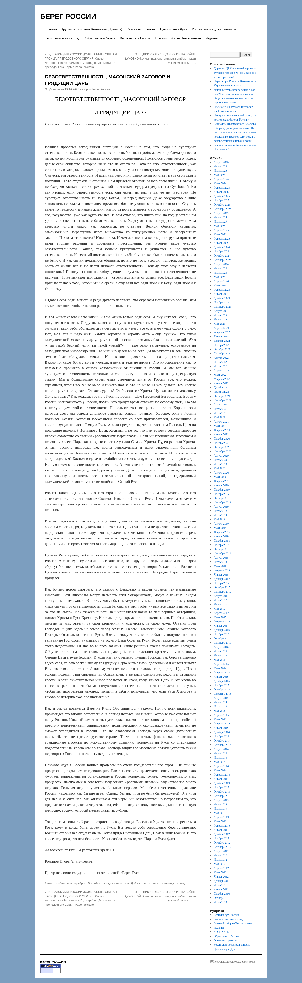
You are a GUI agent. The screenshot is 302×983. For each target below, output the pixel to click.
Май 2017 (219, 608)
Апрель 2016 (221, 664)
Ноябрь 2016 (221, 634)
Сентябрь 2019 (222, 502)
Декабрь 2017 (222, 579)
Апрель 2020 (221, 472)
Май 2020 (219, 468)
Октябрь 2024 (222, 255)
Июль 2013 (220, 804)
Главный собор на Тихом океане (178, 38)
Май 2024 (219, 277)
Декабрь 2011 (222, 881)
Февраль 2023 (222, 332)
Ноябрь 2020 (221, 442)
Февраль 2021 (222, 430)
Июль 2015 (220, 702)
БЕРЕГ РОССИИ (68, 16)
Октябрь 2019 (222, 498)
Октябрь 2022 (222, 349)
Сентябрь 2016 (222, 642)
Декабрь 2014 (222, 732)
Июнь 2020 (220, 464)
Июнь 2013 (220, 808)
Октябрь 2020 (222, 447)
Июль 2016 (220, 651)
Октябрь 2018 (222, 549)
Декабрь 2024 (222, 247)
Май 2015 (219, 710)
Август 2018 (221, 557)
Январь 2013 (221, 830)
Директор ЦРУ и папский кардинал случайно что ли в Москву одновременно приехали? (235, 72)
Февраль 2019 (222, 532)
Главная (51, 29)
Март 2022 (220, 374)
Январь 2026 (221, 192)
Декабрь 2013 (222, 783)
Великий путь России (135, 38)
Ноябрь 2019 (221, 494)
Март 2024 (220, 285)
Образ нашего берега (100, 38)
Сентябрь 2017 (222, 591)
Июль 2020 (220, 459)
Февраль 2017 (222, 621)
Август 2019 (221, 506)
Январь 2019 (221, 536)
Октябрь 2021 (222, 396)
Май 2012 (219, 864)
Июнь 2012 (220, 859)
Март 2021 (220, 425)
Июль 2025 (220, 217)
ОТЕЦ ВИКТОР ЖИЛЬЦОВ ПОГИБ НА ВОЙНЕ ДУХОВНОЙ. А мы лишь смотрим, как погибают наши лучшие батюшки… (160, 58)
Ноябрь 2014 (221, 736)
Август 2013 (221, 800)
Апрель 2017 (221, 613)
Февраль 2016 (222, 672)
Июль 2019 (220, 511)
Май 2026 (219, 175)
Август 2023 (221, 311)
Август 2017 (221, 596)
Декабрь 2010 (222, 893)
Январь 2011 (221, 889)
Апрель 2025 (221, 230)
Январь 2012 (221, 876)
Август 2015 (221, 698)
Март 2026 (220, 183)
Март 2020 (220, 477)
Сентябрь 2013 (222, 796)
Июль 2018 (220, 562)
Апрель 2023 (221, 328)
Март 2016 (220, 668)
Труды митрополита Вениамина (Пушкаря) (92, 29)
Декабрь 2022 (222, 340)
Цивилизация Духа (173, 29)
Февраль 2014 (222, 774)
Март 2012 (220, 872)
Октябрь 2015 (222, 689)
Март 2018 (220, 566)
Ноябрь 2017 (221, 583)
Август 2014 (221, 749)
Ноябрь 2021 (221, 391)
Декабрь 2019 (222, 489)
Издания (212, 38)
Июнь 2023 (220, 319)
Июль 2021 (220, 408)
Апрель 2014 (221, 766)
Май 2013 (219, 813)
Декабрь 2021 (222, 387)
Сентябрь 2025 (222, 209)
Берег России (101, 89)
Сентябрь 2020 (222, 451)
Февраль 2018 (222, 570)
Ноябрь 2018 (221, 545)
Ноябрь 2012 (221, 838)
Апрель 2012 (221, 868)
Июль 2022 (220, 362)
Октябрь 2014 (222, 740)
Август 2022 (221, 357)
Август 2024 (221, 264)
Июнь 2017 (220, 604)
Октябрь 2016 (222, 638)
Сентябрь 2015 (222, 693)
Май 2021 (219, 417)
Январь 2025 (221, 243)
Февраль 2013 (222, 825)
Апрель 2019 (221, 523)
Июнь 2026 (220, 170)
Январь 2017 (221, 625)
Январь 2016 (221, 676)
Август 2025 (221, 213)
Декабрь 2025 (222, 196)
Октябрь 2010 (222, 898)
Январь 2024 (221, 294)
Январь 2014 (221, 778)
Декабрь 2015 (222, 681)
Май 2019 (219, 519)
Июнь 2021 (220, 413)
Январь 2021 (221, 434)
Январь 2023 (221, 336)
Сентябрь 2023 (222, 306)
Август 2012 (221, 851)
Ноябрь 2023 (221, 302)
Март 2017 (220, 617)
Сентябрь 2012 (222, 847)
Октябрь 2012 (222, 842)
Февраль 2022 (222, 379)
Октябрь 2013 (222, 791)
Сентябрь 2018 (222, 553)
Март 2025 (220, 234)
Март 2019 (220, 528)
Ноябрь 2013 (221, 787)
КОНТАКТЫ (221, 932)
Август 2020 (221, 455)
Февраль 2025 (222, 238)
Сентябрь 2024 (222, 260)
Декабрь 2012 (222, 834)
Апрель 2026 (221, 179)
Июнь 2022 (220, 366)
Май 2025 (219, 226)
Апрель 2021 (221, 421)
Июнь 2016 (220, 655)
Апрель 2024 (221, 281)
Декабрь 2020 (222, 438)
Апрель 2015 (221, 715)
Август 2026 (221, 162)
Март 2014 (220, 770)
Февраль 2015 (222, 723)
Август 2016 (221, 647)
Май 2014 (219, 761)
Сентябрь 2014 (222, 744)
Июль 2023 (220, 315)
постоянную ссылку (172, 883)
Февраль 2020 (222, 481)
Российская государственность (214, 29)
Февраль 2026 (222, 187)
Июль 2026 (220, 166)
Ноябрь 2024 (221, 251)
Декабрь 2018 (222, 540)
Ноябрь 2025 (221, 200)
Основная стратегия (141, 29)
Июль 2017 (220, 600)
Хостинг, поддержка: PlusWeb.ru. (235, 961)
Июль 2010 (220, 902)
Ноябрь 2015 (221, 685)
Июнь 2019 (220, 515)
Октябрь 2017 (222, 587)
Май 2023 (219, 323)
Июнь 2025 (220, 221)
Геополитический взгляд (62, 38)
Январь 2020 (221, 485)
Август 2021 (221, 404)
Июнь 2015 (220, 706)
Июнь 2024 (220, 272)
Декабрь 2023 (222, 298)
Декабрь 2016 (222, 630)
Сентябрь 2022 (222, 353)
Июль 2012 (220, 855)
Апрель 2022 (221, 370)
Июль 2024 (220, 268)
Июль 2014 (220, 753)
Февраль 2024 (222, 289)
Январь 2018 (221, 574)
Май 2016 (219, 659)
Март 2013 (220, 821)
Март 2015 (220, 719)
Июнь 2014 (220, 757)
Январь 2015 (221, 727)
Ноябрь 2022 (221, 345)
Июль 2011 (220, 885)
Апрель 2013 (221, 817)
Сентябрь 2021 (222, 400)
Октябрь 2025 (222, 204)
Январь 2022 (221, 383)
